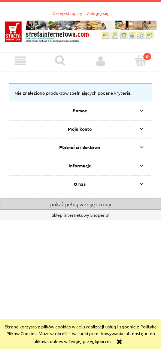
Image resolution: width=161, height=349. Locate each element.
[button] (20, 61)
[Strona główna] (80, 30)
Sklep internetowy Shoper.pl (80, 215)
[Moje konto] (100, 61)
